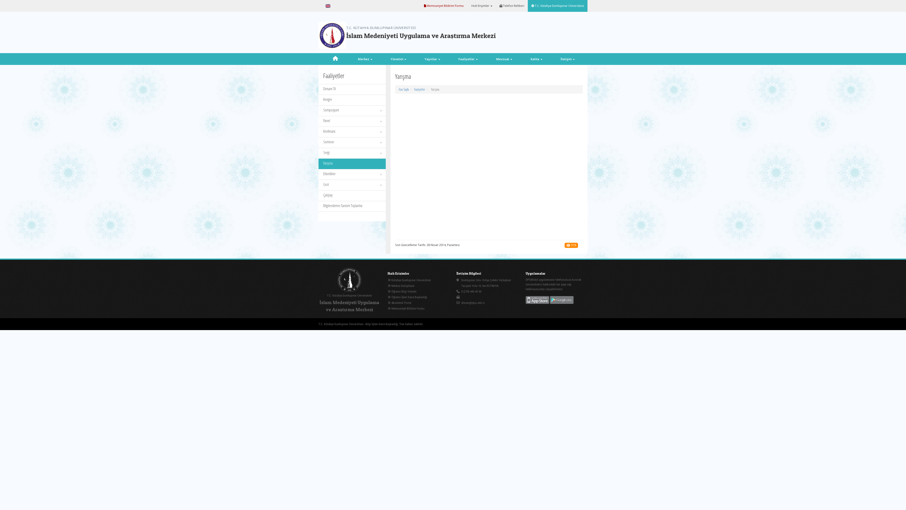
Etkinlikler (329, 173)
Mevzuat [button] (503, 59)
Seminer (328, 141)
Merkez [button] (364, 59)
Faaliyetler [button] (466, 59)
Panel (326, 120)
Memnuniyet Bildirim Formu (445, 6)
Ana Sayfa (404, 89)
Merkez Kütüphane (402, 286)
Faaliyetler (419, 89)
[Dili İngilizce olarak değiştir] (328, 6)
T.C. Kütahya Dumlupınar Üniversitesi (559, 6)
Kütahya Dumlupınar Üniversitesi (411, 280)
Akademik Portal (401, 303)
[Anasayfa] (335, 59)
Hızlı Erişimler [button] (480, 6)
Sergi (326, 152)
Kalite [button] (535, 59)
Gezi (326, 184)
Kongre (327, 99)
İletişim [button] (566, 59)
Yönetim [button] (397, 59)
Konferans (329, 131)
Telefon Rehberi (513, 6)
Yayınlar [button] (431, 59)
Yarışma (328, 163)
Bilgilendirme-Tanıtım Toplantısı (342, 205)
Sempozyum (331, 110)
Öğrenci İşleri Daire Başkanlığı (409, 297)
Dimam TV (329, 88)
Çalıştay (327, 195)
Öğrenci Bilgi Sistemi (403, 291)
